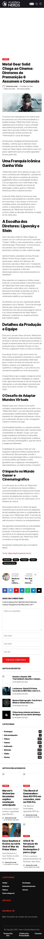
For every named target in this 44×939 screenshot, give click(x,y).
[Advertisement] (22, 31)
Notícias (22, 750)
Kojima (33, 560)
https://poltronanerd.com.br (19, 553)
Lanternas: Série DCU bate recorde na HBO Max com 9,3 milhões (26, 690)
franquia (24, 560)
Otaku (22, 754)
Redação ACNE (11, 86)
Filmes (22, 739)
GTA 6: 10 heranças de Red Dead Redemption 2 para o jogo (31, 846)
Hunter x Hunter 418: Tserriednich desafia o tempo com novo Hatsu (26, 678)
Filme (16, 560)
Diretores (7, 560)
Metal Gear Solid (9, 563)
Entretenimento (22, 735)
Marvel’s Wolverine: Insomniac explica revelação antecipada (8, 797)
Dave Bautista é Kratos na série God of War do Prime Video (11, 845)
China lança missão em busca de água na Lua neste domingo (26, 713)
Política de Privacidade (24, 935)
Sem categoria (8, 893)
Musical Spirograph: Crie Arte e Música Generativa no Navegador (27, 702)
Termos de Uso (7, 935)
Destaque (22, 732)
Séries (22, 757)
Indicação (22, 746)
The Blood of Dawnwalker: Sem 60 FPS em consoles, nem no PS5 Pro (32, 796)
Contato (38, 933)
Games (5, 59)
